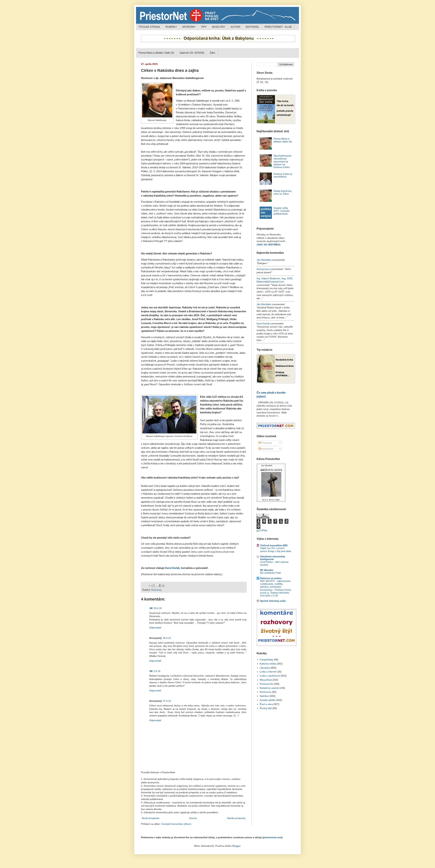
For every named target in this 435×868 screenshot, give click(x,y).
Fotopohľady (266, 659)
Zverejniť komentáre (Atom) (176, 824)
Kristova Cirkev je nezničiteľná (283, 175)
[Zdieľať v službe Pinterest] (163, 585)
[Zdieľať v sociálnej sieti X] (157, 585)
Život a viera (266, 704)
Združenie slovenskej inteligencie (272, 558)
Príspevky (266, 442)
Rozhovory (156, 590)
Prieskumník (266, 684)
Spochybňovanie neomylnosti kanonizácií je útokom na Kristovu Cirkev (282, 161)
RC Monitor (266, 570)
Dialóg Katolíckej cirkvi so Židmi (282, 192)
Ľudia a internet (268, 671)
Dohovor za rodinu (271, 578)
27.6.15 (167, 701)
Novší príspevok (150, 818)
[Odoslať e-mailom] (150, 585)
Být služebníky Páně (270, 573)
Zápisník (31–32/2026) (191, 52)
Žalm (212, 52)
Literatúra (265, 667)
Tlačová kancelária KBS (274, 545)
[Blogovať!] (153, 585)
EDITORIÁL (252, 26)
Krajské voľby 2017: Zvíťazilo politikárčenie (282, 211)
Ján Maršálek (264, 259)
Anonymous (263, 269)
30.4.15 (167, 638)
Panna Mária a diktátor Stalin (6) (156, 52)
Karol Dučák (172, 568)
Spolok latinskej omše (273, 600)
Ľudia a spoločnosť (270, 675)
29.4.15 (158, 608)
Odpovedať (155, 627)
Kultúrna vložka (268, 663)
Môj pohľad (266, 679)
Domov (193, 818)
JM (151, 608)
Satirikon (264, 696)
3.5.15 (157, 671)
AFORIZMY (189, 26)
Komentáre (267, 448)
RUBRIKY (171, 26)
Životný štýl (266, 708)
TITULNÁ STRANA (149, 26)
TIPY (204, 26)
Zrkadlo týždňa (268, 700)
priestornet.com (272, 837)
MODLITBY (218, 26)
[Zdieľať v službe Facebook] (160, 585)
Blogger (236, 846)
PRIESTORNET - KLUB (278, 26)
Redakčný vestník (269, 688)
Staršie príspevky (236, 818)
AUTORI (235, 26)
